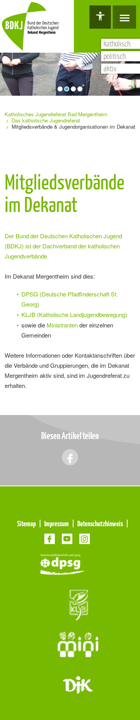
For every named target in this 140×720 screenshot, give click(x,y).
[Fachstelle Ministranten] (78, 644)
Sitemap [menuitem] (26, 523)
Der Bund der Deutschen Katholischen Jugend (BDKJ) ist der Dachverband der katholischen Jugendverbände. (63, 246)
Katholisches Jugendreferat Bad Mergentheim (56, 114)
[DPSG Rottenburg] (62, 563)
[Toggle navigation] (124, 17)
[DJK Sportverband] (78, 684)
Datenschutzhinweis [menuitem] (100, 523)
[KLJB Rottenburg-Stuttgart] (78, 603)
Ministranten (61, 325)
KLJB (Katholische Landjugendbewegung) (74, 314)
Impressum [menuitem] (56, 523)
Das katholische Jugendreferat (46, 120)
